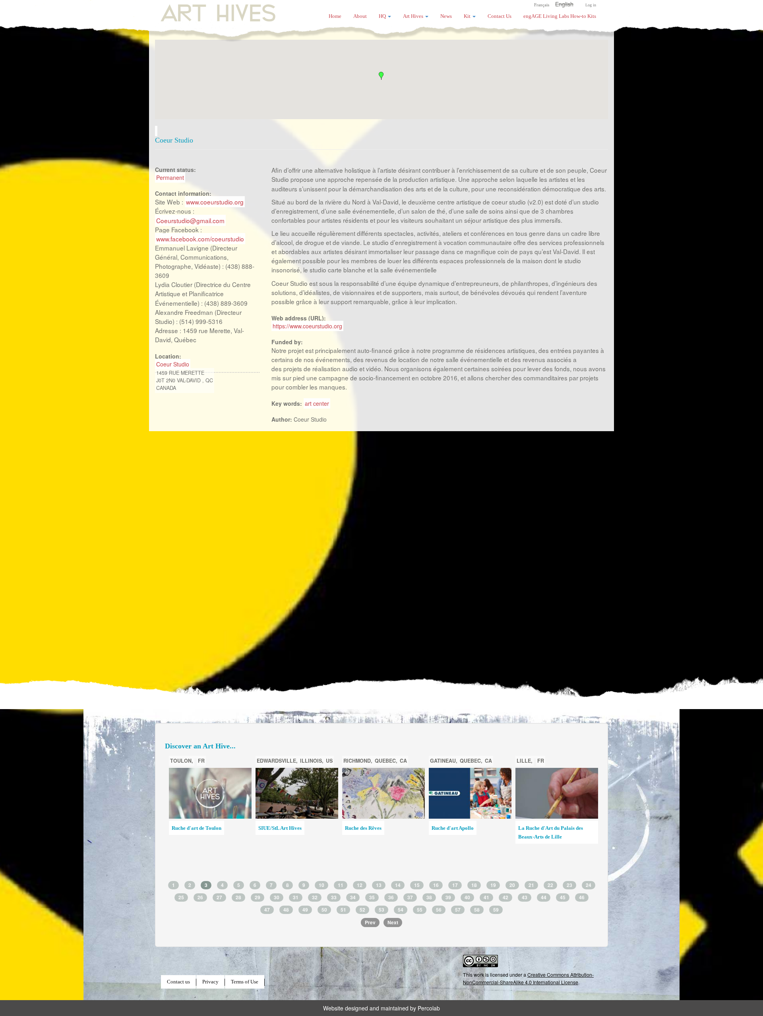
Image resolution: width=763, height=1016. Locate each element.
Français (541, 4)
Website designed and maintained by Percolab (381, 1008)
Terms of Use (244, 982)
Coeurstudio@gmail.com (190, 220)
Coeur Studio (172, 364)
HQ (383, 16)
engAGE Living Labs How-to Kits (559, 16)
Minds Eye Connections (458, 828)
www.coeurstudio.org (215, 201)
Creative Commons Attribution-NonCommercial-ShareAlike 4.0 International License (528, 978)
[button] (381, 76)
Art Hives (208, 10)
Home (335, 16)
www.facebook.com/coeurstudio (200, 238)
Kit (468, 16)
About (360, 16)
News (446, 16)
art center (317, 403)
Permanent (170, 177)
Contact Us (499, 16)
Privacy (210, 982)
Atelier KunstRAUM (367, 828)
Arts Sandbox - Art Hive (544, 840)
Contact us (178, 982)
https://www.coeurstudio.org (307, 326)
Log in (590, 5)
